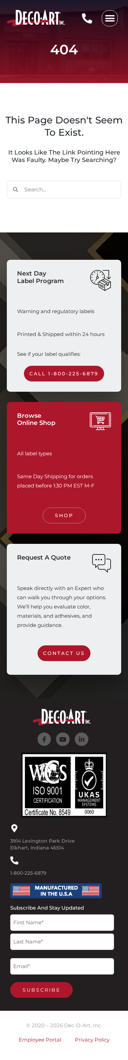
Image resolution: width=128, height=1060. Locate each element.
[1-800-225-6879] (14, 860)
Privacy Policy (92, 1040)
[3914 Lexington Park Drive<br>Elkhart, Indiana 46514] (14, 828)
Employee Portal (40, 1040)
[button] (110, 18)
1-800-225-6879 (28, 873)
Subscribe (41, 990)
